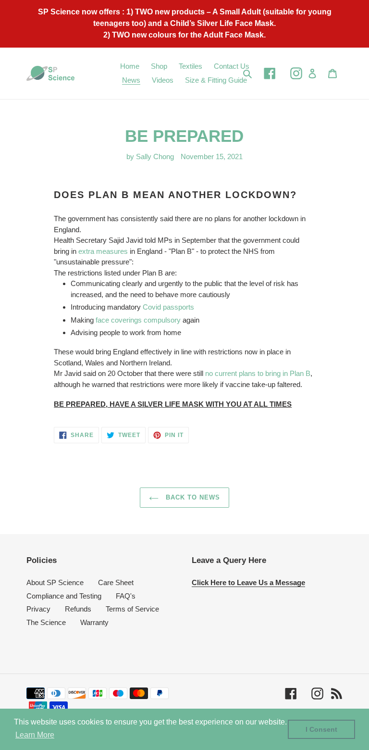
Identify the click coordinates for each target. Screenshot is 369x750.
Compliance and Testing (63, 596)
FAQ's (125, 596)
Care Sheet (116, 582)
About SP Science (55, 582)
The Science (46, 622)
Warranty (94, 622)
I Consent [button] (321, 729)
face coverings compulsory (138, 320)
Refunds (78, 609)
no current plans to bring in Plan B (257, 373)
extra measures (103, 251)
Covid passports (168, 307)
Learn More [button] (34, 735)
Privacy (38, 609)
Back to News (192, 497)
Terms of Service (132, 609)
